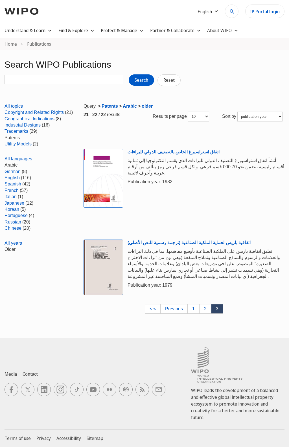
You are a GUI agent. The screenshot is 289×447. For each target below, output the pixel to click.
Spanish (13, 184)
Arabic (130, 106)
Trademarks (16, 131)
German (13, 171)
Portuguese (16, 215)
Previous (174, 308)
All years (13, 243)
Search (141, 80)
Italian (11, 196)
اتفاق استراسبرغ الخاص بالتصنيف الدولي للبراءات (174, 151)
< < (153, 308)
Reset (169, 80)
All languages (18, 158)
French (12, 190)
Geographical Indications (29, 118)
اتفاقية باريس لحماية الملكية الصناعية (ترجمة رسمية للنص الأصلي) (189, 242)
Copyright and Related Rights (34, 112)
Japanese (14, 203)
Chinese (13, 228)
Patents (110, 106)
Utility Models (18, 143)
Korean (12, 209)
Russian (13, 222)
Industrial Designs (23, 125)
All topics (14, 106)
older (147, 106)
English (12, 177)
